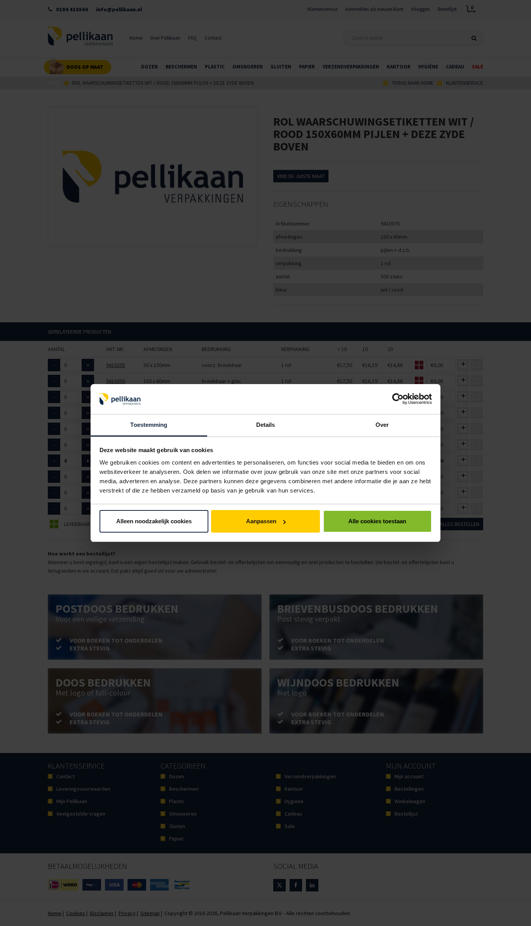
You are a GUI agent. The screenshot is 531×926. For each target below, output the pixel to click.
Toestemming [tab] (148, 424)
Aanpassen (261, 521)
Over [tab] (382, 424)
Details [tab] (265, 424)
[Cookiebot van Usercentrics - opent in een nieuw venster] (398, 399)
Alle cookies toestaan (377, 521)
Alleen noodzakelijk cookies (154, 521)
